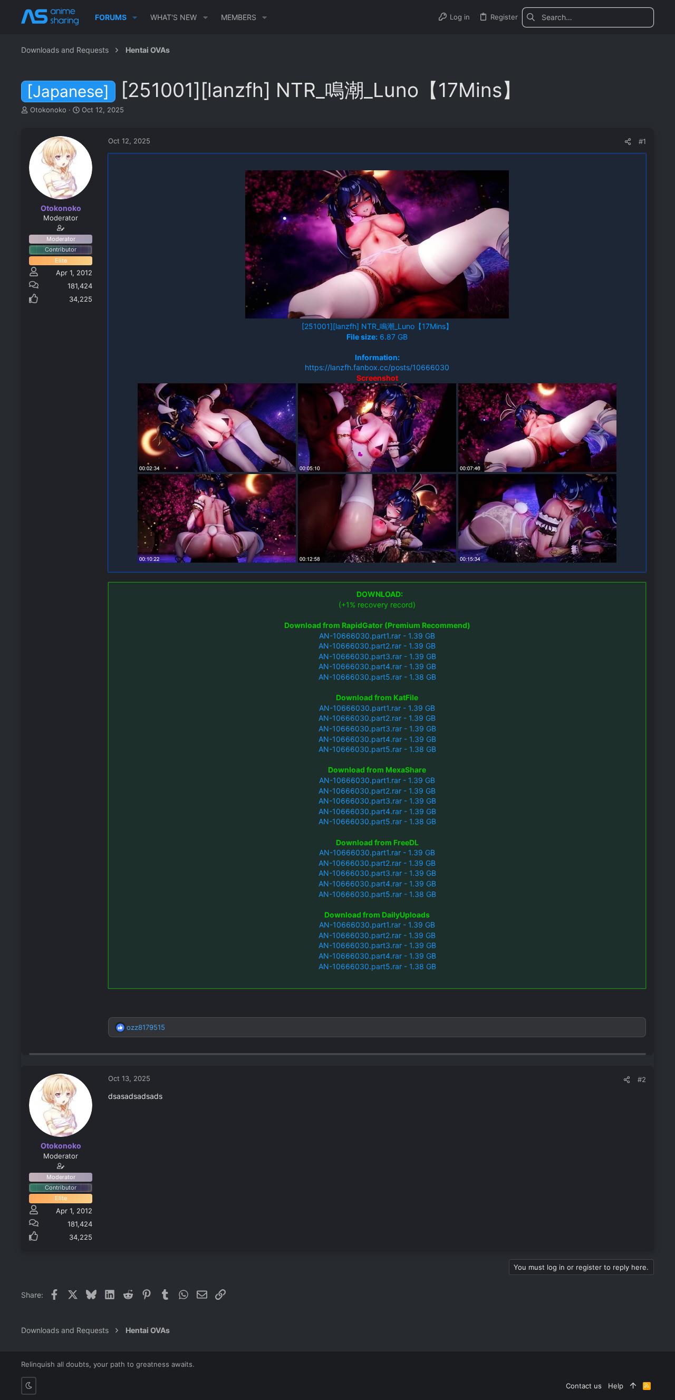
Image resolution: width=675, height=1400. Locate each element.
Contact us (584, 1386)
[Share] (628, 142)
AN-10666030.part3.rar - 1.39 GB (377, 656)
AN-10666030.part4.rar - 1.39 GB (377, 666)
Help (615, 1386)
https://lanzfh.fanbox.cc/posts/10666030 (377, 367)
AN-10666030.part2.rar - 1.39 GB (377, 645)
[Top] (633, 1386)
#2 (642, 1079)
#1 (642, 141)
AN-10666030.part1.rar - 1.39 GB (377, 635)
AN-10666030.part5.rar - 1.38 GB (377, 676)
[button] (135, 17)
